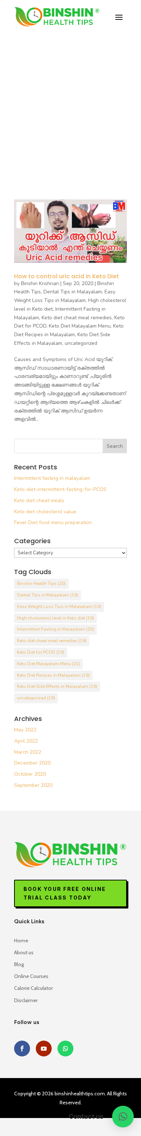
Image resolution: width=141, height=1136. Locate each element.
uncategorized (81, 343)
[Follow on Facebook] (22, 1048)
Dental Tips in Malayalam (72, 291)
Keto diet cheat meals (39, 500)
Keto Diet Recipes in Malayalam (53, 675)
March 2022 (27, 752)
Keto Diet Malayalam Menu (80, 326)
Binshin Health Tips (41, 583)
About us (24, 952)
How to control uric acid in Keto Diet (66, 276)
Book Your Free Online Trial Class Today (65, 893)
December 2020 (32, 762)
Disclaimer (26, 1000)
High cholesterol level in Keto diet (55, 618)
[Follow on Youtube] (44, 1048)
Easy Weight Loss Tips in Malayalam (59, 606)
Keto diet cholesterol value (45, 511)
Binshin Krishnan (40, 283)
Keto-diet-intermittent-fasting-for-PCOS (60, 489)
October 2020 (30, 774)
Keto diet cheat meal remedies (77, 317)
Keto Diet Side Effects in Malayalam (57, 686)
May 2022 (25, 729)
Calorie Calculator (33, 988)
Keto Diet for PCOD (40, 652)
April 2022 (26, 741)
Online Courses (31, 976)
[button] (123, 1116)
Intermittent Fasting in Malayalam (55, 629)
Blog (19, 964)
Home (21, 940)
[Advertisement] (70, 105)
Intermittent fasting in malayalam (52, 478)
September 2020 (33, 785)
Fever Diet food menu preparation (53, 522)
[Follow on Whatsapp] (65, 1048)
